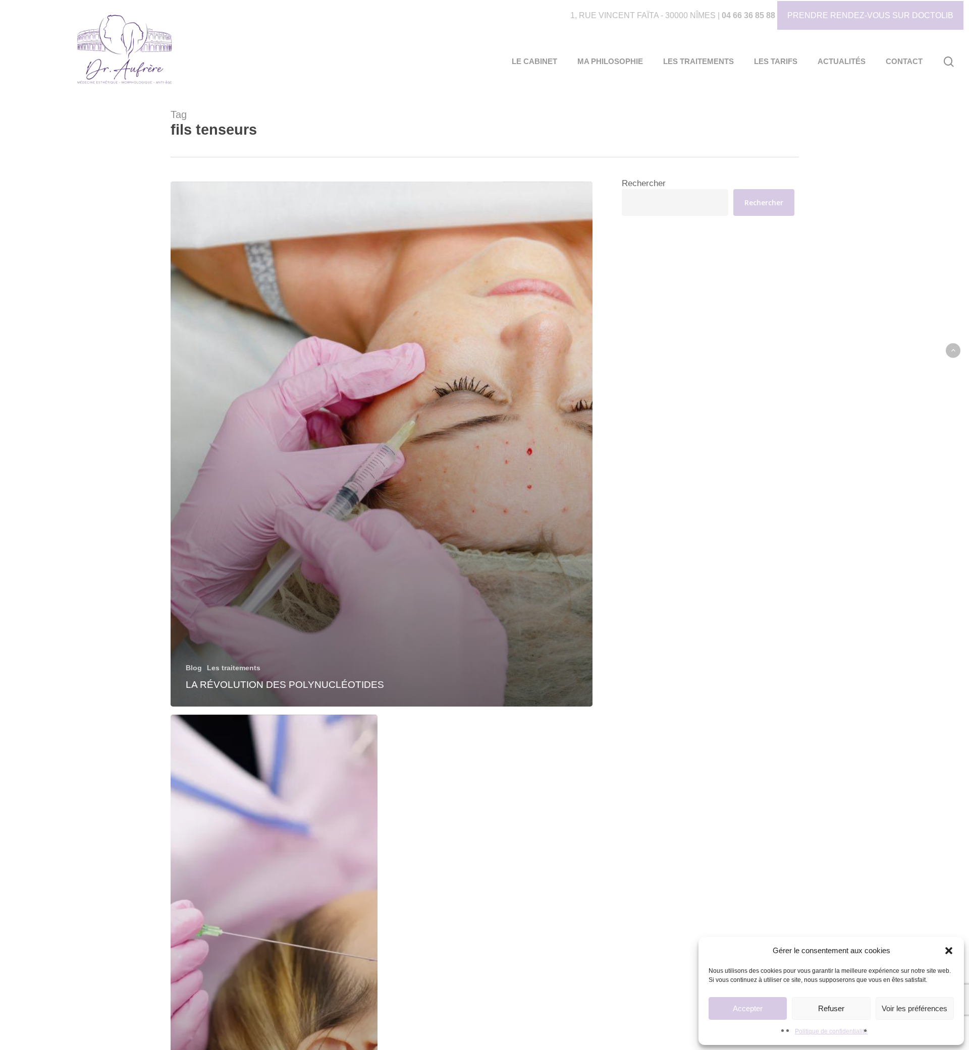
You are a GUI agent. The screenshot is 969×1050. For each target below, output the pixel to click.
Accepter (748, 1008)
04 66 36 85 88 (748, 15)
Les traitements (233, 668)
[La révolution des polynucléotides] (382, 444)
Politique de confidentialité (831, 1031)
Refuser (831, 1008)
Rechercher (644, 183)
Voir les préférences (914, 1008)
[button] (949, 951)
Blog (194, 668)
